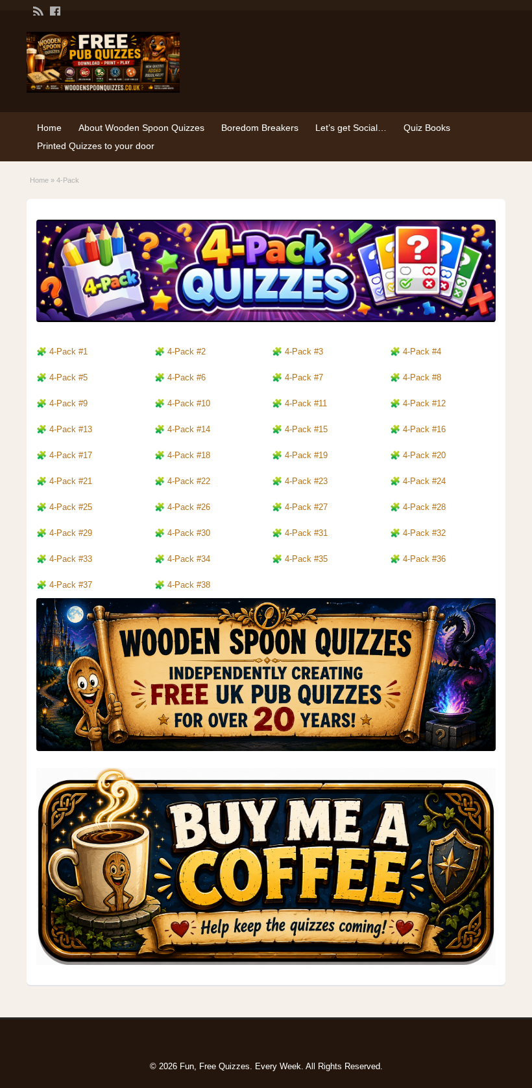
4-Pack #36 (424, 559)
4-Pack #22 (188, 481)
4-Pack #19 (306, 455)
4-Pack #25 (70, 507)
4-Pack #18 (188, 455)
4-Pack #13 (70, 429)
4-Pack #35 (306, 559)
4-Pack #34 (188, 559)
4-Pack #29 (70, 533)
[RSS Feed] (37, 10)
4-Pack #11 (306, 403)
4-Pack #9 (68, 403)
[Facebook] (54, 10)
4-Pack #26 (188, 507)
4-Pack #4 (422, 351)
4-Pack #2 (68, 481)
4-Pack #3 (68, 559)
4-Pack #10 (188, 403)
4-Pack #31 (306, 533)
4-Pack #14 (188, 429)
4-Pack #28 (424, 507)
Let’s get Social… (351, 127)
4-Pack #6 (186, 377)
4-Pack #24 (424, 481)
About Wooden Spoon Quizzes (141, 127)
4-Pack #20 (424, 455)
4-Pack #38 (188, 585)
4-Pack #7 (304, 377)
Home (49, 127)
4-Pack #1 (68, 351)
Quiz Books (427, 127)
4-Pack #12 (424, 403)
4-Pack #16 (424, 429)
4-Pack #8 (422, 377)
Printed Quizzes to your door (95, 146)
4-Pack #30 (188, 533)
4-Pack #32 (424, 533)
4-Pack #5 (68, 377)
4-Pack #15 (306, 429)
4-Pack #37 (70, 585)
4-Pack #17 (70, 455)
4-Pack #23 (306, 481)
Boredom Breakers (259, 127)
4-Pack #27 (306, 507)
